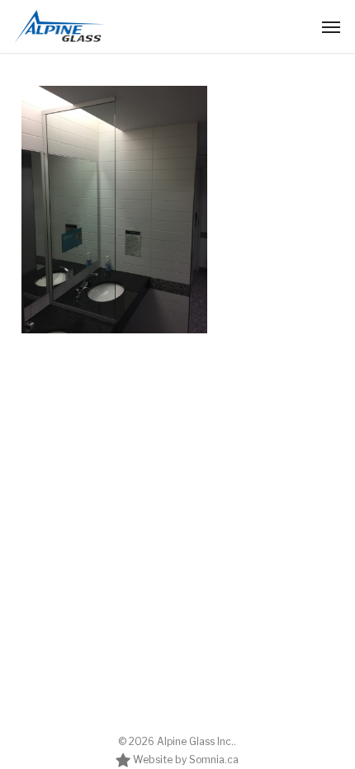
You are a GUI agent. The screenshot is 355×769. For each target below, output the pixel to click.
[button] (331, 26)
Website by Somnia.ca (184, 759)
